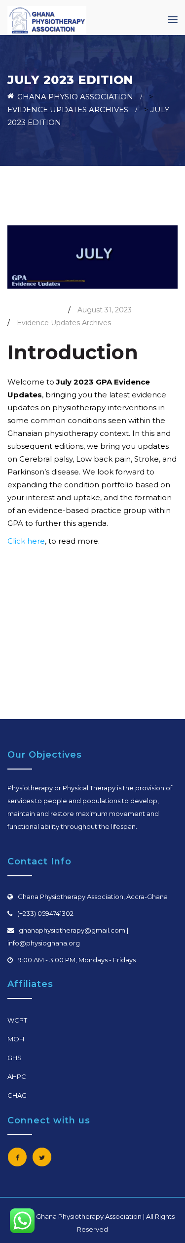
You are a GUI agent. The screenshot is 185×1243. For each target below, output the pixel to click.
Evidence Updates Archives (64, 322)
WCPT (17, 1020)
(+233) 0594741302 (45, 913)
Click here (26, 541)
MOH (15, 1039)
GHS (14, 1058)
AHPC (16, 1076)
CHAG (17, 1095)
